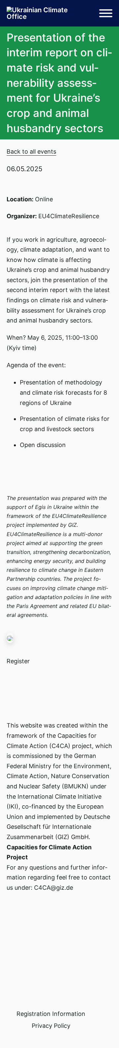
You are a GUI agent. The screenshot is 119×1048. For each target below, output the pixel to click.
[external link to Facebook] (16, 1035)
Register (18, 661)
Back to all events (31, 151)
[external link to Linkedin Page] (10, 1035)
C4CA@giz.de (53, 887)
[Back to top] (96, 1028)
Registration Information (51, 1013)
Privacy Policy (51, 1025)
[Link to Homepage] (40, 13)
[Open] (105, 13)
